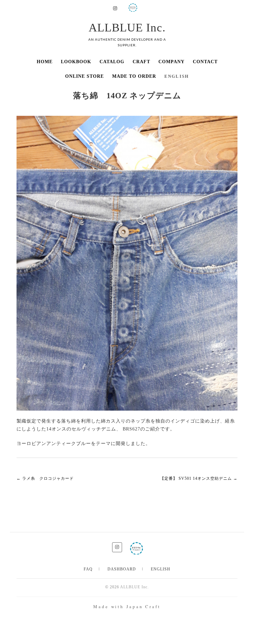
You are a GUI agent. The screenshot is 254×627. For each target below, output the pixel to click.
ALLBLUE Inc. (127, 27)
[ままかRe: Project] (133, 6)
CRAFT (141, 61)
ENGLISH (160, 569)
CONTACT (205, 61)
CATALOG (112, 61)
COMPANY (171, 61)
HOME (45, 61)
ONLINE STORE (84, 76)
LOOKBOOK (76, 61)
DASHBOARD (121, 569)
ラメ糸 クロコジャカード (45, 478)
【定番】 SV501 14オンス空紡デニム (198, 478)
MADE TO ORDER (134, 76)
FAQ (88, 569)
